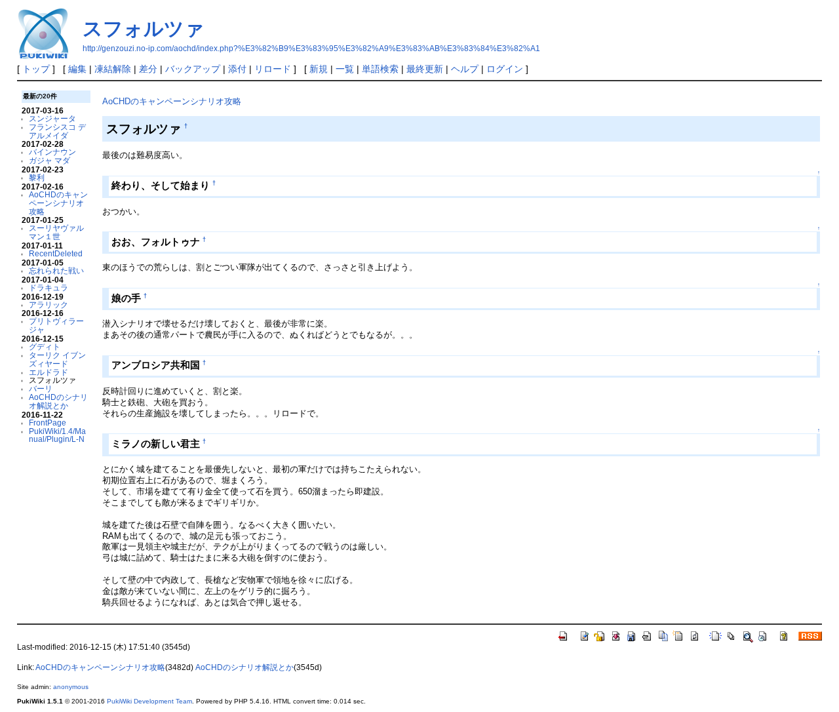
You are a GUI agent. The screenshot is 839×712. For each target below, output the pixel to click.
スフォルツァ (144, 28)
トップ (36, 69)
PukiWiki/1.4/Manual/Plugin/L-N (57, 435)
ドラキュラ (48, 287)
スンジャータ (52, 118)
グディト (44, 346)
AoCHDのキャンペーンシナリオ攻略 (58, 203)
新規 (318, 69)
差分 (148, 69)
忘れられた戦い (56, 270)
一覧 (345, 69)
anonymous (70, 686)
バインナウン (52, 152)
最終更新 (424, 69)
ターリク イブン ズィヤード (57, 359)
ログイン (504, 69)
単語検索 (380, 69)
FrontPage (47, 422)
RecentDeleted (56, 253)
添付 (237, 69)
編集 (77, 69)
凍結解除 (112, 69)
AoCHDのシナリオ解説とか (58, 401)
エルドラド (48, 372)
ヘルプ (464, 69)
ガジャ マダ (49, 160)
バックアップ (192, 69)
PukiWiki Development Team (149, 701)
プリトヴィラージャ (56, 325)
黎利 (37, 177)
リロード (272, 69)
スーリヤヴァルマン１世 (56, 232)
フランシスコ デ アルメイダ (57, 131)
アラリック (48, 304)
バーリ (40, 388)
